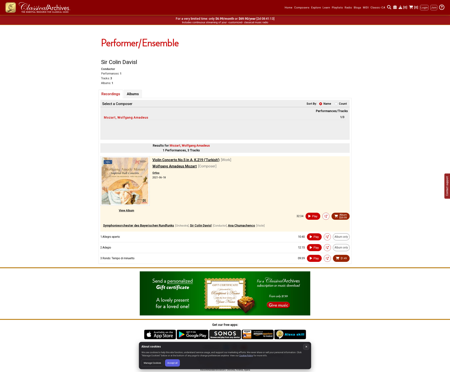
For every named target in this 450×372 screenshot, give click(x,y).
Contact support (447, 186)
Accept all (172, 363)
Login (424, 7)
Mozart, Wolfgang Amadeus (126, 117)
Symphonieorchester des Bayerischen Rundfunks (138, 225)
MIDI (366, 7)
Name (327, 103)
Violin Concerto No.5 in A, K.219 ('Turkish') (186, 160)
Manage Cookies (152, 363)
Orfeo (155, 172)
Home (288, 7)
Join (434, 7)
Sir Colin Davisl (201, 225)
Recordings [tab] (110, 94)
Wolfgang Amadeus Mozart (174, 166)
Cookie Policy (246, 355)
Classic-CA (378, 7)
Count (343, 103)
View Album (126, 210)
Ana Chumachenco (241, 225)
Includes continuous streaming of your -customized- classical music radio (225, 22)
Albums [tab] (133, 94)
